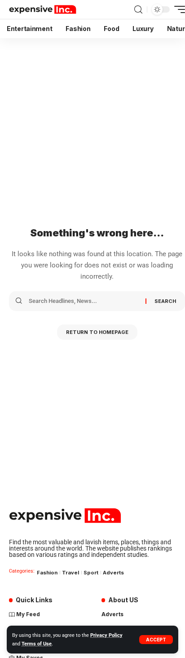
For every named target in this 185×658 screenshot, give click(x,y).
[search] (138, 10)
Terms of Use (37, 644)
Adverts (113, 572)
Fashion (47, 572)
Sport (91, 572)
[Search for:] (83, 301)
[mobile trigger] (177, 9)
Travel (70, 572)
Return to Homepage (97, 332)
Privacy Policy (106, 635)
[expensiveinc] (42, 9)
